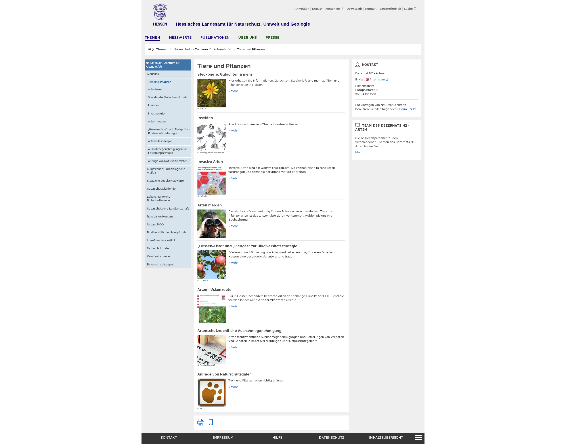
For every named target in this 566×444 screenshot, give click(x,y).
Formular (405, 109)
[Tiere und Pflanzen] (211, 93)
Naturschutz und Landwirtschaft (168, 208)
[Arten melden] (211, 224)
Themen (152, 37)
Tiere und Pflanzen (159, 82)
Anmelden (301, 8)
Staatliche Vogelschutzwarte (165, 180)
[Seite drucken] (200, 424)
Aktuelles (153, 74)
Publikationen (215, 37)
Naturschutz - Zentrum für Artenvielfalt (203, 49)
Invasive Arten (157, 113)
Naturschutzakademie (161, 188)
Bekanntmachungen (160, 264)
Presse (272, 37)
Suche (408, 8)
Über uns (247, 37)
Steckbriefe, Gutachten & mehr (168, 97)
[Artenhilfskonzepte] (211, 308)
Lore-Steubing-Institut (161, 240)
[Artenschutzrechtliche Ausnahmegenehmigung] (211, 349)
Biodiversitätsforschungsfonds (166, 232)
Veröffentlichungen (159, 256)
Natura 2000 (155, 224)
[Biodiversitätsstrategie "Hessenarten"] (211, 264)
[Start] (149, 49)
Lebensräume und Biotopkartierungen (159, 198)
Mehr (234, 91)
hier (358, 152)
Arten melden (157, 121)
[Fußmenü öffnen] (418, 438)
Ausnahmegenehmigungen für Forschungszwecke (167, 151)
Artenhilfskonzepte (160, 141)
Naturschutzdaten (158, 248)
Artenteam (155, 89)
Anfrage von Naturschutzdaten (167, 161)
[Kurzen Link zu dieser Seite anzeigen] (211, 424)
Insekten (153, 105)
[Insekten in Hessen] (211, 136)
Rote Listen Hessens (160, 216)
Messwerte (180, 37)
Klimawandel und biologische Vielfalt (166, 171)
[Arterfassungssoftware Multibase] (211, 393)
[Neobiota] (211, 180)
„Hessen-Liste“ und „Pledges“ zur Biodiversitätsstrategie (169, 131)
